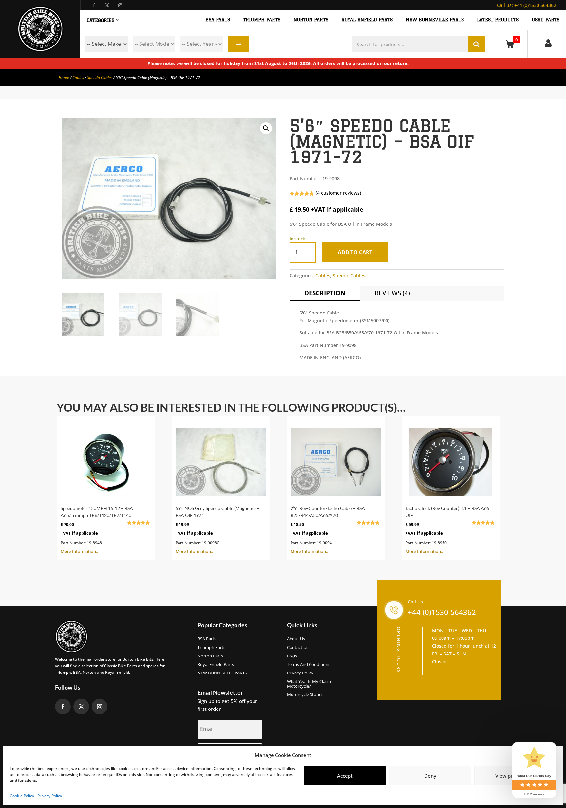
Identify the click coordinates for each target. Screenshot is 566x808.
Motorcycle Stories (305, 694)
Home (64, 77)
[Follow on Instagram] (120, 5)
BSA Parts (207, 639)
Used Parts (545, 19)
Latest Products (498, 19)
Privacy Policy (49, 796)
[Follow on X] (107, 5)
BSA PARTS (217, 19)
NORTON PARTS (310, 19)
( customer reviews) (338, 193)
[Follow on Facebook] (94, 5)
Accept (345, 775)
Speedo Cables (99, 77)
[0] (511, 44)
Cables (78, 77)
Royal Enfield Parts (216, 664)
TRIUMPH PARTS (261, 19)
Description (324, 293)
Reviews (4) (392, 293)
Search (238, 44)
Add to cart (355, 252)
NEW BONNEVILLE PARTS (435, 19)
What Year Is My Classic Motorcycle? (309, 684)
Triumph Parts (211, 647)
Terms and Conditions (308, 664)
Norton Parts (210, 656)
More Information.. (102, 529)
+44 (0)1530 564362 (526, 5)
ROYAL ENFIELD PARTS (367, 19)
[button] (266, 128)
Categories (100, 20)
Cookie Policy (22, 796)
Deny (430, 775)
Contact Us (297, 647)
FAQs (292, 656)
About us (296, 639)
